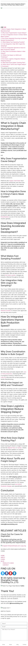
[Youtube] (10, 573)
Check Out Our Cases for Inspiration (12, 535)
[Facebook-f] (7, 573)
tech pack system (10, 275)
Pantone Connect (6, 310)
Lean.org (3, 377)
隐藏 (5, 27)
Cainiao (19, 447)
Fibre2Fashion (5, 217)
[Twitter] (3, 573)
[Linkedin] (14, 573)
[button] (14, 1)
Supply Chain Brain (14, 180)
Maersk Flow (11, 447)
